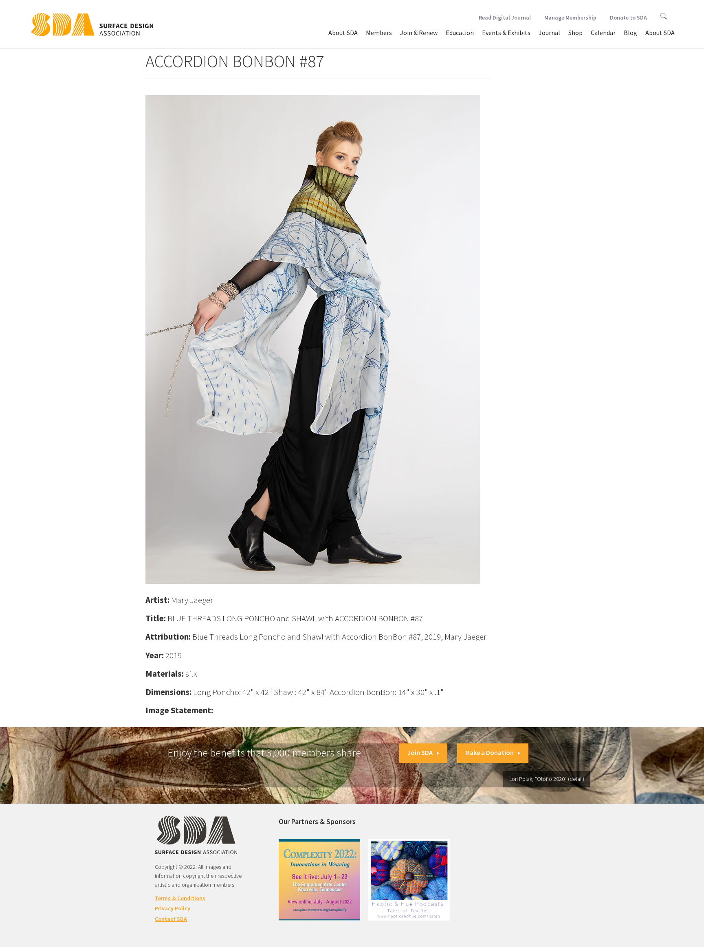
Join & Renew (419, 32)
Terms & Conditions (180, 898)
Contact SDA (171, 919)
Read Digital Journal (505, 17)
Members (379, 32)
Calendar (603, 32)
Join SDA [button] (420, 752)
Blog (630, 32)
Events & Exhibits (506, 32)
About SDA (343, 32)
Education (460, 32)
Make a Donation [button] (489, 752)
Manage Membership (570, 17)
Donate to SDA (628, 17)
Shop (575, 32)
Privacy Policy (172, 908)
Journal (549, 32)
